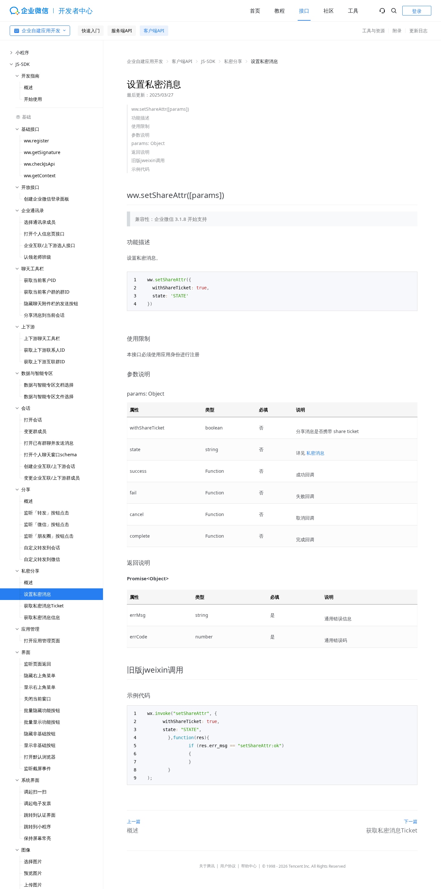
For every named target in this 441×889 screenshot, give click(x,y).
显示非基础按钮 (40, 745)
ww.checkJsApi (39, 164)
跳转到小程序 (37, 826)
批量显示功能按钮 (42, 722)
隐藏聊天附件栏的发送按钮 (51, 303)
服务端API (121, 30)
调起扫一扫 (35, 792)
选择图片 (33, 861)
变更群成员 (35, 431)
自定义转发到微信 (42, 559)
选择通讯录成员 (40, 222)
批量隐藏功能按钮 (42, 710)
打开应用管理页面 (42, 640)
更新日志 (418, 30)
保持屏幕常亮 (37, 838)
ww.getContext (40, 175)
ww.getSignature (42, 152)
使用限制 (140, 126)
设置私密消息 (37, 594)
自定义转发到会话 (42, 547)
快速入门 (91, 30)
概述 (28, 87)
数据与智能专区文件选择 (49, 396)
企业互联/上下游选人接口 (49, 245)
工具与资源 (373, 30)
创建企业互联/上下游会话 (49, 466)
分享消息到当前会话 (44, 315)
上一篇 (133, 821)
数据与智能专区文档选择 (49, 385)
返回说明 (140, 152)
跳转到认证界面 (40, 815)
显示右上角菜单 (40, 687)
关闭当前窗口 (37, 699)
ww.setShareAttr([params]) (160, 109)
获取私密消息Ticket (44, 606)
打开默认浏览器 (40, 757)
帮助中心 (249, 866)
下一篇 (410, 821)
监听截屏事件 (37, 768)
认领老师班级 (37, 257)
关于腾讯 (207, 866)
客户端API (154, 30)
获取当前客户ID (40, 280)
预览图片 (33, 873)
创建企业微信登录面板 (46, 199)
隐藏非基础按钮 (40, 733)
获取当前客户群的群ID (46, 292)
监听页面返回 (37, 664)
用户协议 (228, 866)
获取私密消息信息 (42, 617)
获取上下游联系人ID (44, 350)
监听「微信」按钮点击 (46, 524)
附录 (397, 30)
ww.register (36, 141)
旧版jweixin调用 (148, 160)
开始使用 (33, 99)
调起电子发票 (37, 803)
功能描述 (140, 118)
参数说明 (140, 135)
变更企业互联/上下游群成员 (52, 478)
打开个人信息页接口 (44, 234)
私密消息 (315, 453)
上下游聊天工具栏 (42, 338)
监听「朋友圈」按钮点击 (49, 536)
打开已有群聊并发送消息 (49, 443)
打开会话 (33, 420)
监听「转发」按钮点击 (46, 513)
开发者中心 (75, 10)
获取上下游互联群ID (44, 361)
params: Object (148, 143)
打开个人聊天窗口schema (50, 454)
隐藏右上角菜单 (40, 675)
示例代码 (140, 169)
